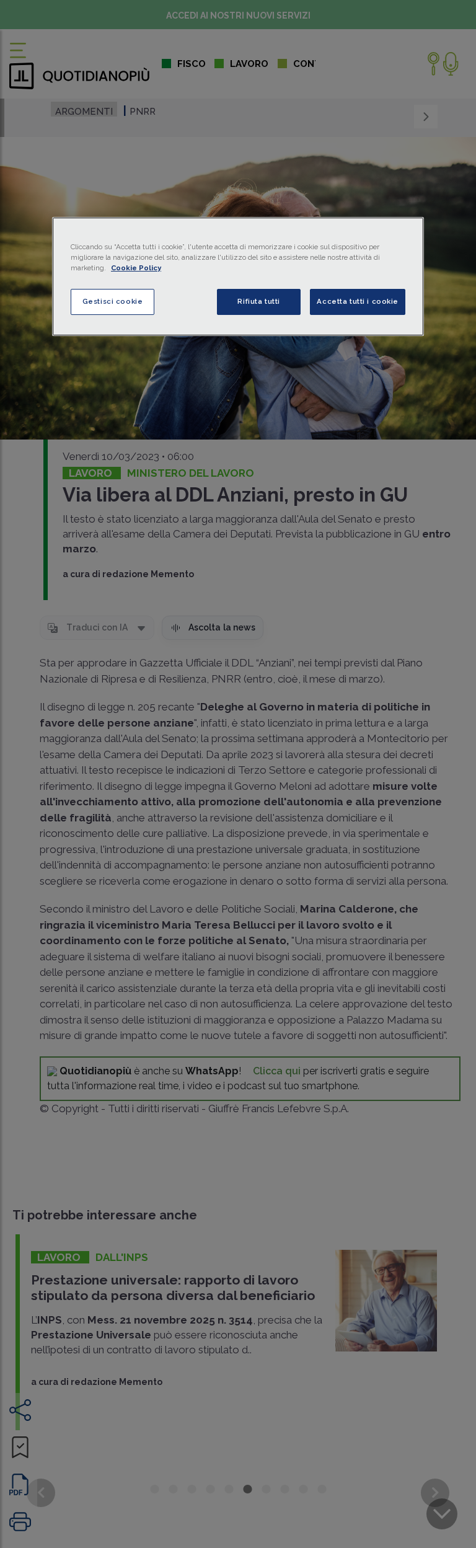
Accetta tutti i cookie (358, 301)
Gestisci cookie (112, 301)
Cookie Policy (136, 267)
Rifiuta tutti (258, 301)
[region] (238, 276)
